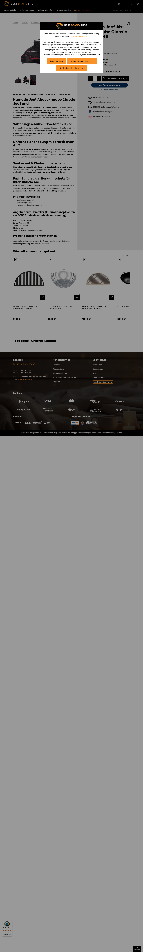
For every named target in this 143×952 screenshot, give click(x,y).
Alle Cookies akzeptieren (81, 61)
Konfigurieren (56, 61)
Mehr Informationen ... (79, 36)
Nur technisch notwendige (72, 68)
